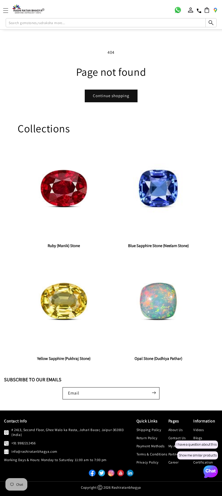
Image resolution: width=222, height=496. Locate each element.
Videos (198, 430)
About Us (175, 430)
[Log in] (191, 10)
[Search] (210, 22)
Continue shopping (111, 95)
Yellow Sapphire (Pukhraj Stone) (63, 358)
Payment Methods (150, 446)
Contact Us (177, 438)
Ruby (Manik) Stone (64, 245)
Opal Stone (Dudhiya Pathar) (158, 358)
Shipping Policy (148, 430)
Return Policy (147, 438)
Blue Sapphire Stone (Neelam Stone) (158, 245)
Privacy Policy (147, 462)
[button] (206, 10)
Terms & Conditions (151, 454)
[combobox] (111, 22)
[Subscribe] (154, 393)
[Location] (215, 10)
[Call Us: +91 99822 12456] (6, 443)
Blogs (197, 438)
